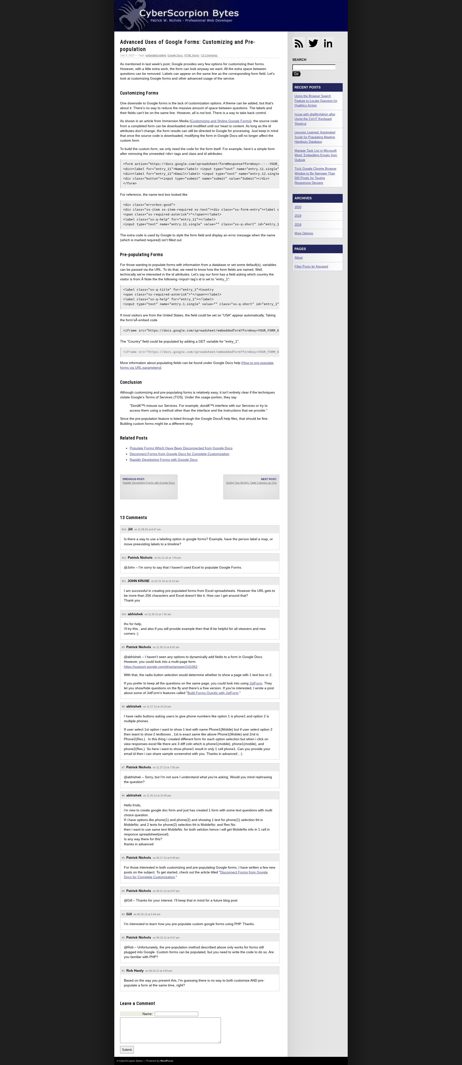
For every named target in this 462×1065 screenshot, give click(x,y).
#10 (124, 614)
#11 (124, 581)
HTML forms (191, 55)
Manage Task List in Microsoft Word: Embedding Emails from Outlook (316, 155)
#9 (123, 647)
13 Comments (209, 55)
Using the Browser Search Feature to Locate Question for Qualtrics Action (316, 100)
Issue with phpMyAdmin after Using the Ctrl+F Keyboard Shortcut (315, 119)
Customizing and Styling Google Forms (220, 121)
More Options (304, 233)
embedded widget (156, 55)
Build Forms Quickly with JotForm (212, 693)
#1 (123, 970)
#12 (124, 557)
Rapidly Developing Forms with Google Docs (164, 460)
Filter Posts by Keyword (311, 266)
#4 (123, 891)
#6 (123, 795)
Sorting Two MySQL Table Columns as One (251, 482)
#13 (124, 529)
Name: (147, 1014)
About (299, 257)
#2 (123, 937)
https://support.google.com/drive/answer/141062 (161, 667)
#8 (123, 706)
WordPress (166, 1060)
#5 (123, 857)
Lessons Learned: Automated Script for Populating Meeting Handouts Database (315, 137)
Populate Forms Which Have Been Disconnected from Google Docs (181, 448)
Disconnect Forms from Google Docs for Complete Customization (179, 454)
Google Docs (175, 55)
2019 (298, 216)
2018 (298, 224)
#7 (123, 767)
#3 (123, 914)
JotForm (256, 683)
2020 (298, 207)
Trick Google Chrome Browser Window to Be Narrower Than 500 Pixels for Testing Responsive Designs (315, 176)
